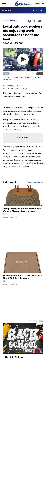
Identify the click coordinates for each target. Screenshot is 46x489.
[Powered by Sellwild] (39, 321)
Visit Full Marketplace (35, 182)
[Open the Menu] (4, 3)
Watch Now (39, 3)
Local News (10, 20)
